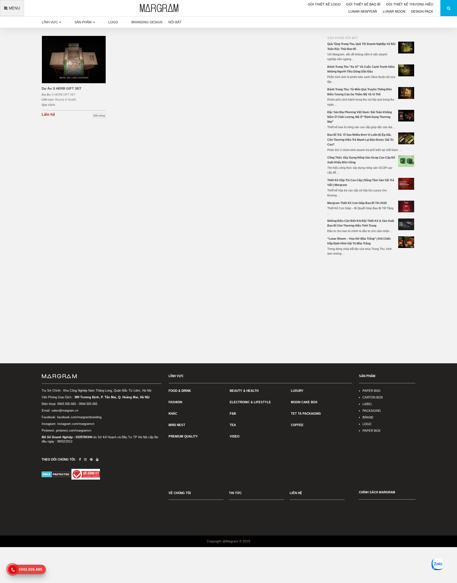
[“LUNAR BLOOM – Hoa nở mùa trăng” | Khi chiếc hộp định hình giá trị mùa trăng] (406, 242)
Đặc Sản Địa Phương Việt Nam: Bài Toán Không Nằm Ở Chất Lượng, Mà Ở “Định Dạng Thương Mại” (359, 117)
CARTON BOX (373, 397)
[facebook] (80, 459)
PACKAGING (372, 411)
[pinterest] (91, 459)
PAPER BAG (372, 391)
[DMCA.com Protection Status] (56, 474)
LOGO (367, 424)
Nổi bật (175, 22)
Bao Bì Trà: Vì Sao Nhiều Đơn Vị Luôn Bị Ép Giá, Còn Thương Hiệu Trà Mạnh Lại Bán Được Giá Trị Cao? (360, 139)
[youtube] (97, 459)
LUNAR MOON (394, 11)
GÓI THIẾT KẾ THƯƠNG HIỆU (409, 4)
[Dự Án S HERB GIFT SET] (74, 59)
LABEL (367, 404)
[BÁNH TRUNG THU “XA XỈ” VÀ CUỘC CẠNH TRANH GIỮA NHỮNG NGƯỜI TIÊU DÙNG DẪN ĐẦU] (406, 70)
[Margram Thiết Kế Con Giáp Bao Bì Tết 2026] (406, 206)
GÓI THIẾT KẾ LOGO (325, 4)
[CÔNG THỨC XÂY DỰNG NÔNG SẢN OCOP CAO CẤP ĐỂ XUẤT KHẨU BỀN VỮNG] (406, 161)
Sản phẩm (84, 22)
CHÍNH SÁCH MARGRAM (377, 492)
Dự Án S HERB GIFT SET (61, 88)
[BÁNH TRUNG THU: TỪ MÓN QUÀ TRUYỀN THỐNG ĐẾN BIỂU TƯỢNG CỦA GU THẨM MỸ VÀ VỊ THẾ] (406, 92)
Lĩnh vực (50, 22)
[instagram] (85, 459)
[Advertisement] (371, 295)
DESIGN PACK (422, 11)
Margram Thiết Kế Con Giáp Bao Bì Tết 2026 (357, 203)
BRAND (368, 417)
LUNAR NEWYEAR (363, 11)
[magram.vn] (101, 376)
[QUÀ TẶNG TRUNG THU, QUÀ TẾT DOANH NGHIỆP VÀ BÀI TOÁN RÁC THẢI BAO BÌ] (406, 47)
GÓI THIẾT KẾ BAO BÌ (363, 4)
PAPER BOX (372, 430)
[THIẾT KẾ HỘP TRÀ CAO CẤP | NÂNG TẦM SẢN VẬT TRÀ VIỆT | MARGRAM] (406, 183)
